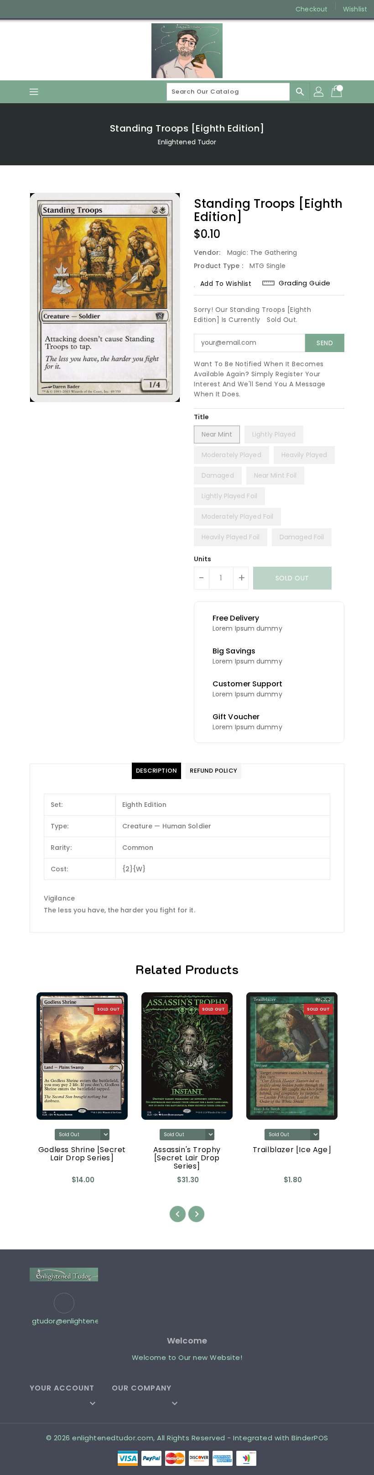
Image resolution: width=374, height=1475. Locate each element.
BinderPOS (309, 1438)
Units (203, 559)
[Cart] (337, 92)
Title (201, 416)
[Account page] (319, 92)
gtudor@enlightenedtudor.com (64, 1321)
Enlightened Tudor (187, 142)
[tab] (156, 771)
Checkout (311, 9)
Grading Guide (305, 283)
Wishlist (355, 9)
